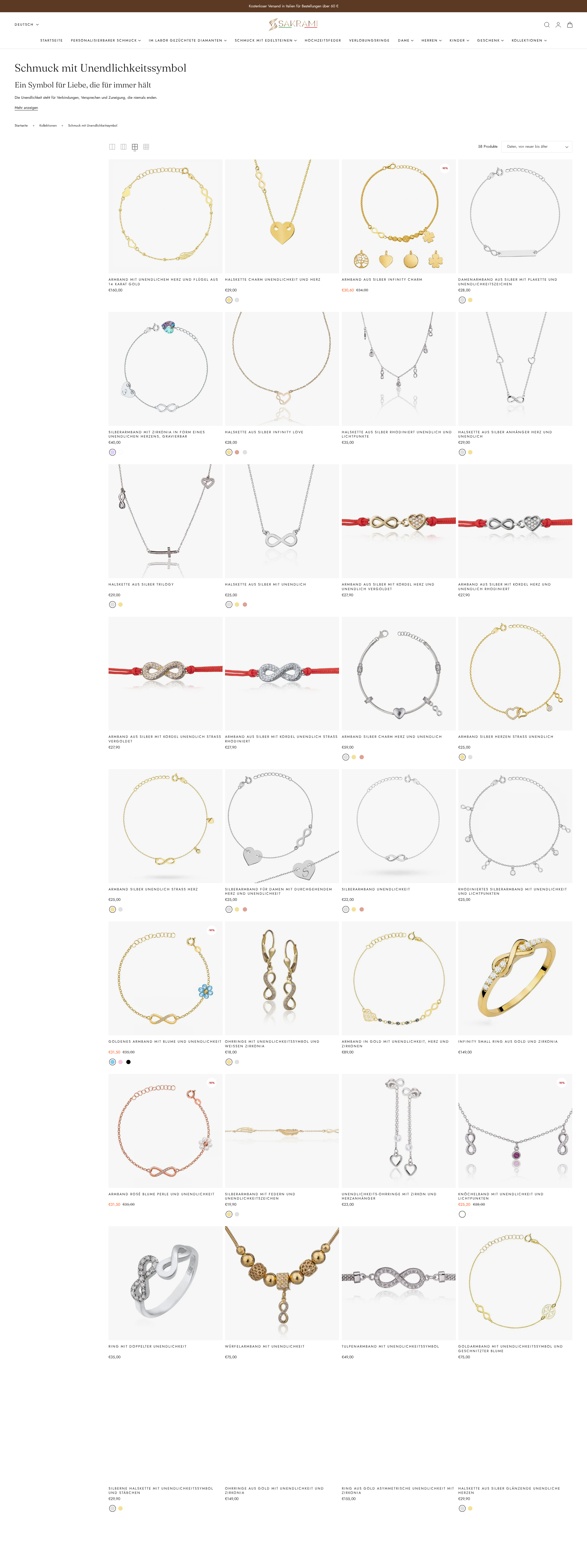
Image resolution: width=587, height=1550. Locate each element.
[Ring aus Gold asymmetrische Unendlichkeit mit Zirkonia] (399, 1425)
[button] (547, 25)
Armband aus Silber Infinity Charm (382, 279)
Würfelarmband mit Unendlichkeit (265, 1346)
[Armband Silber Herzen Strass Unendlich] (515, 674)
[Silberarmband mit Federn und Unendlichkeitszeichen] (282, 1131)
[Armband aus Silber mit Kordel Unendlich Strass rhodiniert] (282, 674)
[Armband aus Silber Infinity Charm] (399, 216)
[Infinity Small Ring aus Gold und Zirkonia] (515, 978)
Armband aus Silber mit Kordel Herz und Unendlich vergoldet (388, 586)
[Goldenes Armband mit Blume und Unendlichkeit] (166, 978)
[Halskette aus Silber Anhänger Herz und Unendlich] (515, 369)
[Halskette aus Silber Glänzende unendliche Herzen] (515, 1425)
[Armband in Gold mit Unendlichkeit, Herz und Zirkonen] (399, 978)
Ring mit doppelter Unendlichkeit (148, 1346)
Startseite (21, 125)
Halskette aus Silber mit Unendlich (265, 584)
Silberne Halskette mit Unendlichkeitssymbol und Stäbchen (161, 1490)
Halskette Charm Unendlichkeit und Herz (273, 279)
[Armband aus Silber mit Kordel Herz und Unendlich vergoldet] (399, 521)
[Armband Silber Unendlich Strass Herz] (166, 826)
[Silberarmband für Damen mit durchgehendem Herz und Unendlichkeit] (282, 826)
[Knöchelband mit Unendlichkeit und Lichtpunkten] (515, 1131)
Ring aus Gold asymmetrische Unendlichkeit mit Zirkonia (398, 1490)
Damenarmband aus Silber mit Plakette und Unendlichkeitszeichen (508, 281)
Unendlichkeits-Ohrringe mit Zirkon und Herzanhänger (389, 1196)
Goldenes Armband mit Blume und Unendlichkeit (165, 1041)
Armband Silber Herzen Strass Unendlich (506, 736)
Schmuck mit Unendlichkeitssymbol (92, 125)
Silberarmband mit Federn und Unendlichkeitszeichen (260, 1196)
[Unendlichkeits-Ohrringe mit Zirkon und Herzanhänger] (399, 1131)
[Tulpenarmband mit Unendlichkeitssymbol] (399, 1283)
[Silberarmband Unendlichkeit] (399, 826)
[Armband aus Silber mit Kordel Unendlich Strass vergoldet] (166, 674)
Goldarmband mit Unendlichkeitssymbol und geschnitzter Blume (510, 1348)
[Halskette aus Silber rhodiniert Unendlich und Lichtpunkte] (399, 369)
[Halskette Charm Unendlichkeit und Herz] (282, 216)
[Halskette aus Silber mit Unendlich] (282, 521)
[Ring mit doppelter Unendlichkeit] (166, 1283)
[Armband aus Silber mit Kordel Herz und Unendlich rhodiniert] (515, 521)
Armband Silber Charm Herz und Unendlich (392, 736)
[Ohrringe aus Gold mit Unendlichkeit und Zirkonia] (282, 1425)
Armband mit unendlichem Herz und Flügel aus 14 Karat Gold (163, 281)
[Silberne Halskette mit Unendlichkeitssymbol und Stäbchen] (166, 1425)
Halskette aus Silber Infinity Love (264, 432)
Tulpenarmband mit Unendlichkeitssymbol (390, 1346)
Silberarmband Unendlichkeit (376, 889)
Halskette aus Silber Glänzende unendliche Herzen (509, 1490)
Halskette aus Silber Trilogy (141, 584)
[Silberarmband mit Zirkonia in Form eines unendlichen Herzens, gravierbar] (166, 369)
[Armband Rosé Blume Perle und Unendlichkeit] (166, 1131)
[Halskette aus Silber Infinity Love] (282, 369)
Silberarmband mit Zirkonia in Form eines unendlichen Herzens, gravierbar (157, 434)
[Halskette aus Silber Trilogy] (166, 521)
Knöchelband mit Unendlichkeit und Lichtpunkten (501, 1196)
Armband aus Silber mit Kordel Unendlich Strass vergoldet (165, 738)
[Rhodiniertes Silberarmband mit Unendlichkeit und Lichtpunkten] (515, 826)
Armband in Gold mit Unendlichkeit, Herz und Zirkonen (395, 1043)
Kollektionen (48, 125)
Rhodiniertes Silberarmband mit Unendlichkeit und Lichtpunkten (512, 891)
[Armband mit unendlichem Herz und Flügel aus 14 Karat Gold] (166, 216)
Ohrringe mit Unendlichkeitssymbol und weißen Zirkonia (272, 1043)
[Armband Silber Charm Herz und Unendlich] (399, 674)
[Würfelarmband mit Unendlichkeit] (282, 1283)
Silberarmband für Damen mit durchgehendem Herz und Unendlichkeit (278, 891)
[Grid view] (112, 146)
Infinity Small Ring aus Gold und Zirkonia (508, 1041)
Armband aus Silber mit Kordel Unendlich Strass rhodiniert (281, 738)
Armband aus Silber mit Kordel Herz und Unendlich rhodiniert (504, 586)
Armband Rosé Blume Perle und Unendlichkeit (162, 1194)
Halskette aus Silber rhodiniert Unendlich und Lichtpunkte (397, 434)
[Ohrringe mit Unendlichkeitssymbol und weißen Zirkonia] (282, 978)
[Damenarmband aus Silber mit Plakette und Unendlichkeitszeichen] (515, 216)
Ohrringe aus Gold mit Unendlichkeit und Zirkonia (274, 1490)
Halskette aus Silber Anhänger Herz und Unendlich (505, 434)
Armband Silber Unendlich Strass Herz (153, 889)
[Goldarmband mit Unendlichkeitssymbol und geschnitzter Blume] (515, 1283)
